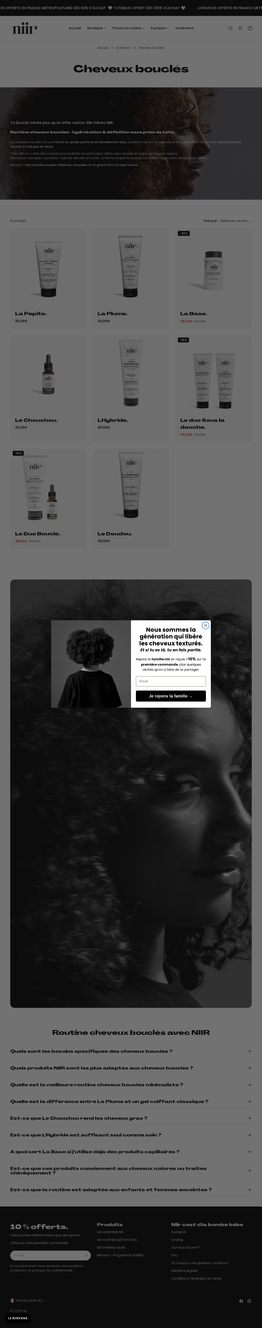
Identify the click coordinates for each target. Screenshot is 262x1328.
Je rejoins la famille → (171, 696)
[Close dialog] (205, 625)
